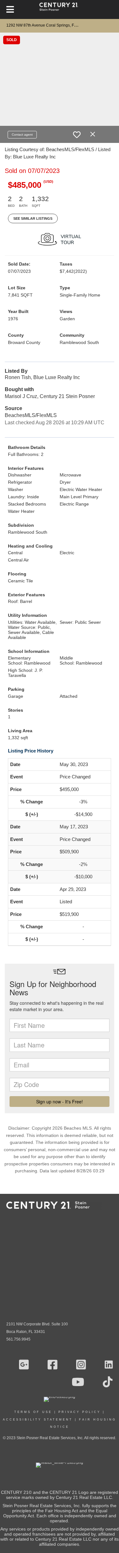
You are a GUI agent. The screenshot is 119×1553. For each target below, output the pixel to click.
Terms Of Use (33, 1412)
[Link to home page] (59, 9)
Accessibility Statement (38, 1419)
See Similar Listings (32, 218)
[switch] (77, 134)
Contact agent (22, 134)
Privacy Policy (79, 1412)
